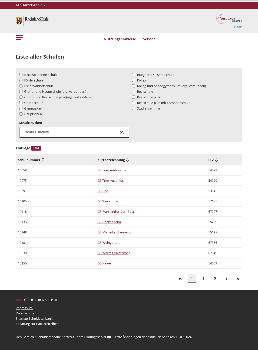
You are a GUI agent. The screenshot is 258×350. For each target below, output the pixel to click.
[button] (19, 37)
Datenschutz (25, 313)
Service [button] (149, 38)
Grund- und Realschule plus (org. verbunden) (57, 97)
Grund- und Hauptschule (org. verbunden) (55, 91)
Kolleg (141, 80)
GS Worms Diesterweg (113, 253)
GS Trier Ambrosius (111, 170)
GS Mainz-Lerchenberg (114, 232)
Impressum (24, 308)
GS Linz (102, 191)
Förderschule (34, 80)
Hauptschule (33, 114)
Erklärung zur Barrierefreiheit (37, 324)
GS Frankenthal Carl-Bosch (117, 211)
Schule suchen (30, 123)
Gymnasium (33, 108)
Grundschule (33, 103)
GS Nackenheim (109, 222)
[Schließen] (122, 132)
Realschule (145, 91)
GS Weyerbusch (109, 201)
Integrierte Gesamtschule (155, 75)
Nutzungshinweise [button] (120, 38)
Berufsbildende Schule (41, 75)
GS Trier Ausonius (110, 180)
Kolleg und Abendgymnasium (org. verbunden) (171, 86)
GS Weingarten (108, 242)
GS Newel (104, 263)
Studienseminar (148, 108)
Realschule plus (148, 97)
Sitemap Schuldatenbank (34, 318)
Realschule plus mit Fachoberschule (163, 103)
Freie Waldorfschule (39, 86)
